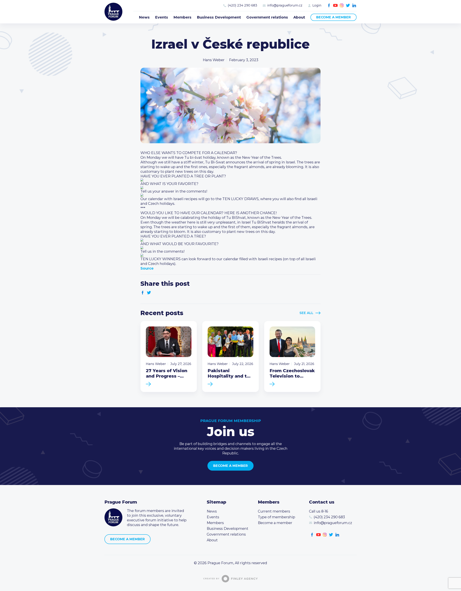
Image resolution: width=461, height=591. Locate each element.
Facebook (329, 5)
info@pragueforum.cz (284, 5)
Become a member (333, 17)
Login (316, 5)
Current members (274, 511)
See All (306, 313)
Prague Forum (113, 12)
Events (161, 17)
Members (182, 17)
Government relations (267, 17)
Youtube (335, 5)
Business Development (219, 17)
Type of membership (276, 517)
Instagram (341, 5)
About (299, 17)
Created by (211, 579)
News (144, 17)
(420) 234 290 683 (242, 5)
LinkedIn (354, 5)
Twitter (348, 5)
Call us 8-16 (318, 511)
